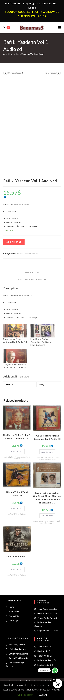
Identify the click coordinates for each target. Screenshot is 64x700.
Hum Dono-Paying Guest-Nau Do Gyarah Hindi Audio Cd (41, 342)
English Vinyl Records (18, 654)
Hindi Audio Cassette (47, 613)
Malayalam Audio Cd (46, 660)
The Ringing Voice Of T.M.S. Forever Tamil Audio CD (17, 437)
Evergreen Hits (46, 521)
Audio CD (19, 253)
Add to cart (14, 242)
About (32, 7)
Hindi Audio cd (31, 253)
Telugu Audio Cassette (47, 618)
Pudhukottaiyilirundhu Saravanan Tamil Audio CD (47, 437)
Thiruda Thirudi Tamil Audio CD (17, 494)
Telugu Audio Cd (45, 656)
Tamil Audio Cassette (47, 609)
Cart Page (13, 620)
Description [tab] (32, 272)
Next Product (50, 73)
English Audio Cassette (47, 630)
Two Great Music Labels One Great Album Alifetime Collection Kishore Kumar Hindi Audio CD (47, 497)
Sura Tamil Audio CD (16, 556)
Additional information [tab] (32, 279)
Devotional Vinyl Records (15, 664)
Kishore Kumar (48, 523)
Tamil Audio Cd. (44, 646)
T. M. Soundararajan (18, 457)
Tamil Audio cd (48, 457)
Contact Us (49, 3)
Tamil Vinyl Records (17, 644)
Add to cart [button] (17, 451)
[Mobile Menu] (59, 27)
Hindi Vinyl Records (17, 649)
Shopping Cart (31, 3)
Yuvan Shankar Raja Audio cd (49, 458)
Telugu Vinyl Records (18, 658)
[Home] (4, 54)
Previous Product (15, 73)
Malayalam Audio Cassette (43, 624)
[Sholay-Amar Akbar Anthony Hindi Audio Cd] (15, 331)
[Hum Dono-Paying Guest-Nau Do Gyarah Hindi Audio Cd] (42, 331)
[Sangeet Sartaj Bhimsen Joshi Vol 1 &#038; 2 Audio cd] (15, 356)
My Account (12, 3)
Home (11, 607)
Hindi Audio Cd (44, 651)
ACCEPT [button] (43, 695)
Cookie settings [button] (25, 694)
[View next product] (58, 73)
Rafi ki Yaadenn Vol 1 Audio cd (29, 54)
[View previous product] (5, 73)
